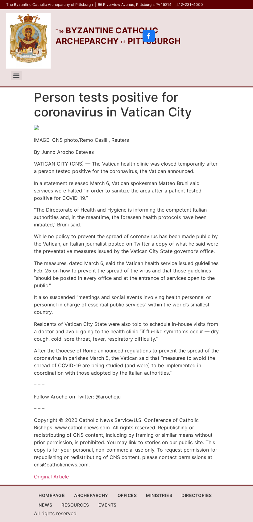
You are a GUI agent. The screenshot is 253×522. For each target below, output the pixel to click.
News (45, 504)
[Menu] (16, 75)
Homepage (52, 495)
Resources (75, 504)
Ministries (159, 495)
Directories (196, 495)
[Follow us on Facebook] (149, 36)
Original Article (51, 477)
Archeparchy (91, 495)
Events (107, 504)
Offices (127, 495)
